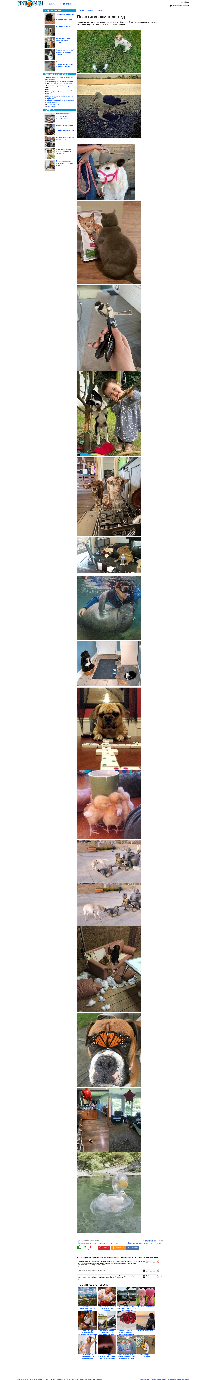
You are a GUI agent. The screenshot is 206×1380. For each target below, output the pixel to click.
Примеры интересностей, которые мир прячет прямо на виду (107, 1357)
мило (87, 1240)
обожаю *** (52, 98)
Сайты (52, 4)
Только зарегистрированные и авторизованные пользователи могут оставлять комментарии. (117, 1257)
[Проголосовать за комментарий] (158, 1263)
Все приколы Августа (146, 1307)
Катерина (160, 1240)
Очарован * (52, 94)
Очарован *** (52, 106)
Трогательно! (52, 88)
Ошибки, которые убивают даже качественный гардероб (87, 1332)
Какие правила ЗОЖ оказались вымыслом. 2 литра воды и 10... (126, 1308)
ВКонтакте (134, 1247)
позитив (97, 1240)
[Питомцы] (30, 6)
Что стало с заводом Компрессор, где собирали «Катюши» (107, 1332)
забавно (92, 1240)
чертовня (51, 79)
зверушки (83, 1240)
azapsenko (149, 1261)
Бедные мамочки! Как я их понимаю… (61, 100)
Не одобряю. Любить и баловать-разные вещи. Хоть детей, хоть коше (72, 92)
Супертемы (50, 110)
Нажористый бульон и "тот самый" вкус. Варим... (107, 1308)
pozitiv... (148, 1270)
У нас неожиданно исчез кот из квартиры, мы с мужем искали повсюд (72, 84)
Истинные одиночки (146, 1331)
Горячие (90, 10)
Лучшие (99, 10)
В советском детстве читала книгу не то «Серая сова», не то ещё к (71, 90)
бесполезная (52, 102)
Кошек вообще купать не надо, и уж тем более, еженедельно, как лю (72, 86)
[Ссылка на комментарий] (78, 1266)
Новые (82, 10)
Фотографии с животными (145, 1355)
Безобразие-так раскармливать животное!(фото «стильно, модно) (71, 77)
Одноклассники (120, 1247)
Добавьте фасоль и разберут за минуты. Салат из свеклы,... (126, 1332)
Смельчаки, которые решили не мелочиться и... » (145, 1243)
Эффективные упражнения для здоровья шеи (88, 1356)
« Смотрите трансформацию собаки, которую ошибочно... (97, 1243)
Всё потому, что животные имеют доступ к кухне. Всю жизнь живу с (71, 82)
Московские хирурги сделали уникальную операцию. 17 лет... (126, 1356)
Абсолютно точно (54, 104)
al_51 (147, 1275)
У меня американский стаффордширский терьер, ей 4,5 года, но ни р (72, 96)
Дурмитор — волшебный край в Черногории (87, 1308)
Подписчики (66, 4)
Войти (185, 2)
